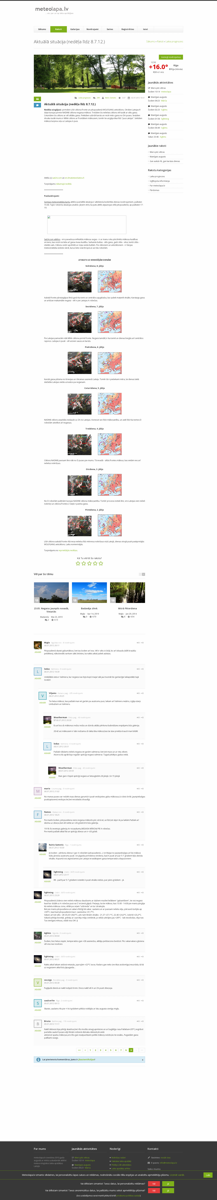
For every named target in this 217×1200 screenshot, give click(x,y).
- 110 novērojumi (69, 1021)
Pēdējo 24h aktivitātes (121, 1165)
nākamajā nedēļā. (64, 184)
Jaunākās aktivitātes (160, 82)
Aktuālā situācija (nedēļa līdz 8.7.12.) (70, 104)
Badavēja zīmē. (89, 608)
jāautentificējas (86, 1059)
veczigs (48, 980)
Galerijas (75, 29)
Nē (154, 1183)
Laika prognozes (174, 41)
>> (142, 1050)
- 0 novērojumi (65, 669)
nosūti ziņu (165, 1157)
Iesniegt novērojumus (171, 57)
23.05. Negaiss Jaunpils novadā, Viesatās (51, 610)
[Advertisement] (134, 13)
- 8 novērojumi (68, 642)
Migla (82, 613)
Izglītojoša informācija (160, 181)
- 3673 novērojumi (77, 872)
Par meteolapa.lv (157, 185)
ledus (47, 669)
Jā (168, 1183)
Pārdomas (154, 190)
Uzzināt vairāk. (177, 1174)
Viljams (52, 693)
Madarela (44, 617)
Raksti (58, 29)
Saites (110, 29)
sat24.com (57, 178)
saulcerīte (49, 1000)
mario (47, 788)
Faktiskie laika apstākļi (121, 1161)
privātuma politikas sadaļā (128, 1195)
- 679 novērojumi (76, 693)
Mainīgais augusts (158, 97)
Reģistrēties (128, 29)
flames (47, 812)
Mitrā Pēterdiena (127, 608)
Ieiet (145, 29)
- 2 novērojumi (66, 1000)
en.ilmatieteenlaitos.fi (74, 178)
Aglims (47, 933)
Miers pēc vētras (158, 88)
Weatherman (60, 717)
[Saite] (51, 592)
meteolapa (166, 91)
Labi (208, 1175)
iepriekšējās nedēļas (68, 550)
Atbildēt (38, 652)
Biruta (47, 1021)
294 (98, 98)
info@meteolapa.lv (168, 1162)
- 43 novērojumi (83, 717)
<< (79, 1050)
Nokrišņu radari (119, 1157)
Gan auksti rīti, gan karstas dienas (165, 161)
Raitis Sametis (111, 98)
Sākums (42, 29)
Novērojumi (92, 29)
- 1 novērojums (75, 845)
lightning (58, 872)
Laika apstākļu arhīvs (121, 1168)
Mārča (164, 100)
